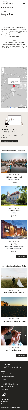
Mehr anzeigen (21, 256)
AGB (2, 404)
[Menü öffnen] (24, 3)
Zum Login (4, 389)
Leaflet (12, 107)
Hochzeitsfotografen (7, 376)
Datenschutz (5, 399)
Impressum (4, 401)
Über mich (4, 379)
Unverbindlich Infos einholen (9, 141)
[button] (14, 86)
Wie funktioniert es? (7, 386)
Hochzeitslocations (9, 7)
